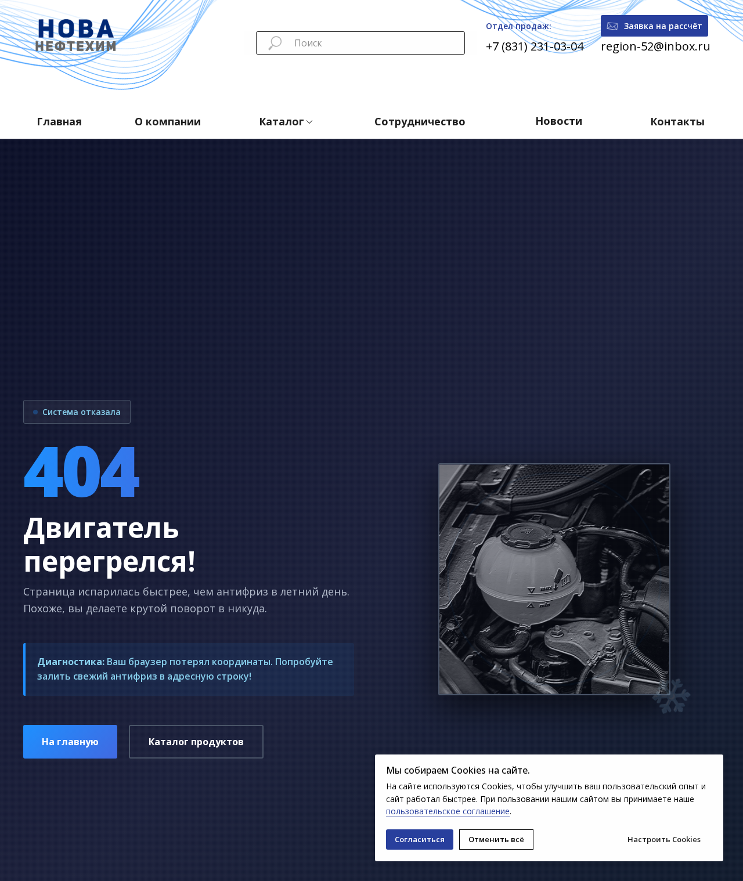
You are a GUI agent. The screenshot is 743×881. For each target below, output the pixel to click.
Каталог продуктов (196, 741)
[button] (654, 26)
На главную (70, 741)
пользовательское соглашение (448, 811)
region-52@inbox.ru (655, 46)
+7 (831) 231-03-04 (534, 46)
